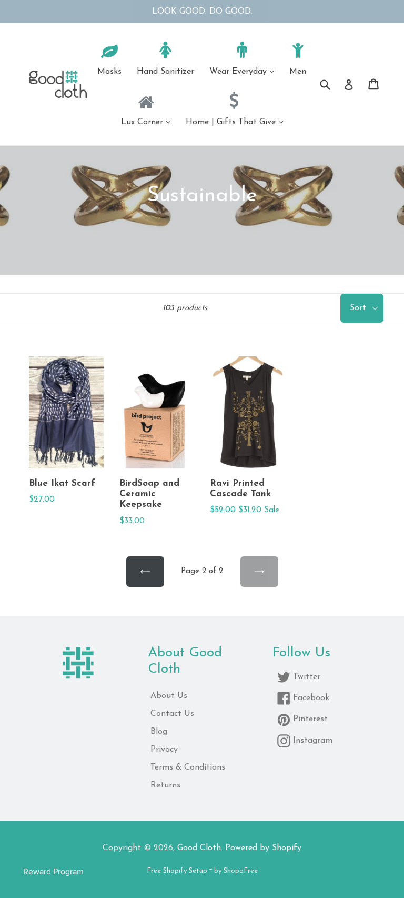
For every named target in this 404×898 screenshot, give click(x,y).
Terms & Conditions (187, 767)
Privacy (164, 749)
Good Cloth (199, 848)
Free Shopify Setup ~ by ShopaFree (202, 870)
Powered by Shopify (263, 848)
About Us (168, 696)
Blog (158, 731)
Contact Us (172, 714)
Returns (165, 785)
